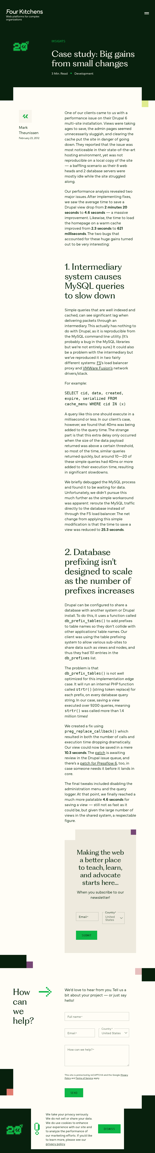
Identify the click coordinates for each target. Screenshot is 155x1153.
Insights (58, 41)
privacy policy (55, 1144)
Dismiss (109, 1129)
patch (100, 752)
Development (83, 73)
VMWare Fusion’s (98, 367)
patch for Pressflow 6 (98, 762)
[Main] (146, 13)
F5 (99, 362)
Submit (86, 935)
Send (74, 1092)
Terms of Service (84, 1078)
